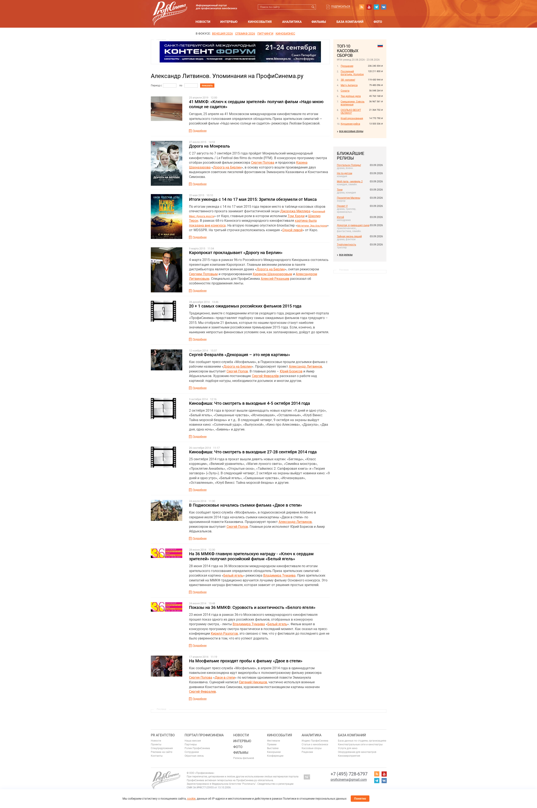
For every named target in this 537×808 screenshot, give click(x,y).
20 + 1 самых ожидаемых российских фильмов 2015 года (245, 306)
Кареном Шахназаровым (272, 274)
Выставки (273, 748)
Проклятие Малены (348, 197)
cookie (191, 798)
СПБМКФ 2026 (245, 33)
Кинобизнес (285, 33)
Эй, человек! (348, 79)
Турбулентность (346, 244)
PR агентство (163, 735)
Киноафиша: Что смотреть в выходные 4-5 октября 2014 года (249, 403)
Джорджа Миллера (295, 211)
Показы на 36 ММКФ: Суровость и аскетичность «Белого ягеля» (252, 607)
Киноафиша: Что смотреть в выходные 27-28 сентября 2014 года (253, 451)
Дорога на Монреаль (209, 146)
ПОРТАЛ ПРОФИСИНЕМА (204, 735)
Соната (345, 90)
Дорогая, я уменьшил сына (353, 225)
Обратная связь (194, 755)
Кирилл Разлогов (224, 634)
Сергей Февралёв (265, 376)
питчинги (265, 33)
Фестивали (273, 740)
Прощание (347, 66)
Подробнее (200, 130)
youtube (369, 7)
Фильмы (319, 22)
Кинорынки (274, 752)
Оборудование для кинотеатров (357, 752)
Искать (313, 7)
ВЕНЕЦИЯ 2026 (222, 33)
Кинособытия (260, 22)
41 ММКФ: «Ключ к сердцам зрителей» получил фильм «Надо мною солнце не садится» (256, 104)
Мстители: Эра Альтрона (312, 225)
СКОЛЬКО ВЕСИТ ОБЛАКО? (351, 111)
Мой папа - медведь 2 (350, 181)
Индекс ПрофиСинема (315, 740)
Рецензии (307, 752)
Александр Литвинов (305, 366)
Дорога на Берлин (227, 167)
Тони (340, 189)
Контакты (157, 755)
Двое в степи (225, 678)
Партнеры (191, 744)
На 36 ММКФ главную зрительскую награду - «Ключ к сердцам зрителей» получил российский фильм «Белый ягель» (251, 556)
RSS (361, 7)
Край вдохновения (352, 118)
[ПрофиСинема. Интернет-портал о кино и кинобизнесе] (169, 8)
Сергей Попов (237, 371)
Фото (378, 22)
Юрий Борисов (291, 371)
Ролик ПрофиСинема (197, 748)
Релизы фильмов (243, 758)
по (180, 85)
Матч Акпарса (349, 85)
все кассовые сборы (351, 131)
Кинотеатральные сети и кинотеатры (360, 744)
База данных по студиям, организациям (362, 740)
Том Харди (296, 216)
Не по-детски (344, 173)
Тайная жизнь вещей (349, 236)
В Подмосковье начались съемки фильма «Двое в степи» (245, 505)
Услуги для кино (347, 748)
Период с (156, 85)
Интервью (228, 22)
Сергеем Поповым (203, 274)
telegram (376, 7)
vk (383, 7)
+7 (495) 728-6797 (349, 774)
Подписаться (340, 6)
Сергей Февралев (202, 692)
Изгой (340, 217)
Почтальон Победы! (349, 165)
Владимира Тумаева (279, 575)
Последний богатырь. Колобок (352, 73)
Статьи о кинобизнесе (315, 744)
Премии (271, 744)
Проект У (342, 206)
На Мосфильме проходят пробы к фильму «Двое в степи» (245, 660)
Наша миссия (193, 740)
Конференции (275, 755)
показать (207, 85)
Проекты (156, 744)
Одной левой (292, 230)
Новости (203, 22)
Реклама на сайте (161, 752)
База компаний (350, 22)
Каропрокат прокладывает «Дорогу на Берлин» (236, 252)
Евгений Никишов (253, 682)
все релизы (346, 254)
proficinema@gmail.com (349, 780)
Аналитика (292, 22)
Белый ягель (233, 575)
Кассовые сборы (312, 748)
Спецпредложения (162, 748)
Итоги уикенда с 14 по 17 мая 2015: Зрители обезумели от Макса (253, 199)
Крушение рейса (350, 123)
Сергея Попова (262, 163)
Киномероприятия (349, 755)
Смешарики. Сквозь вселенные (353, 103)
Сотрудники (192, 752)
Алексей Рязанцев (275, 279)
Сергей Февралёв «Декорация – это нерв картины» (239, 354)
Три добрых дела (351, 96)
